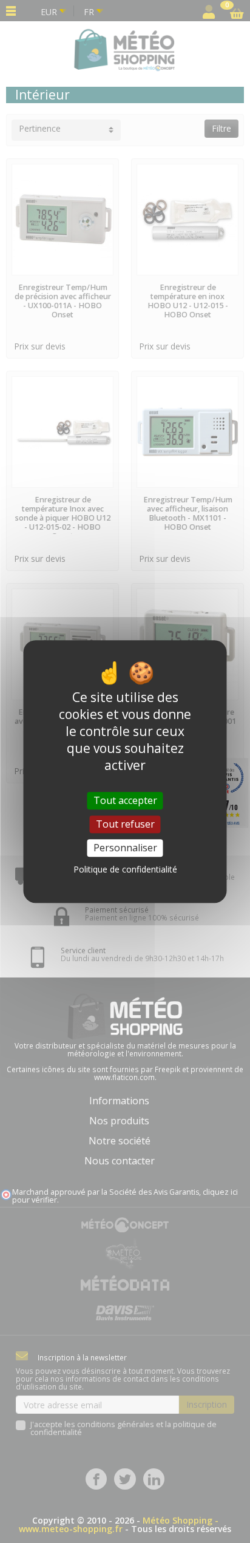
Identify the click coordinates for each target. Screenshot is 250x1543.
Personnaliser (125, 847)
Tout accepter (125, 800)
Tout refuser (125, 824)
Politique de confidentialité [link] (125, 869)
